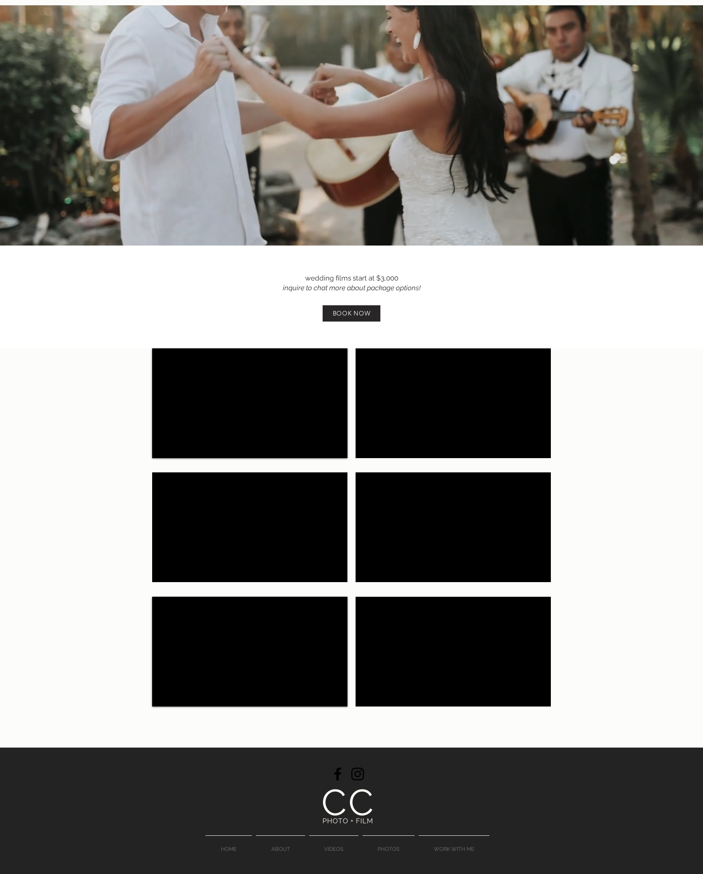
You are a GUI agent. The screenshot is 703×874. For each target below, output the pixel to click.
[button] (333, 845)
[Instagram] (357, 774)
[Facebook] (337, 774)
